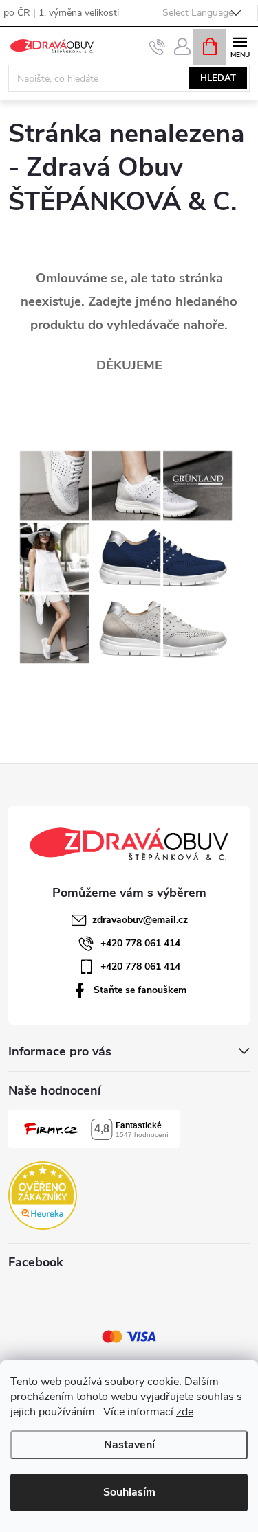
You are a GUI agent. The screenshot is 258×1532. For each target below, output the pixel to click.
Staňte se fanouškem (140, 989)
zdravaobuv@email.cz (140, 919)
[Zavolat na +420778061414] (157, 47)
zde (184, 1411)
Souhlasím (129, 1492)
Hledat (218, 78)
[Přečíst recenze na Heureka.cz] (42, 1195)
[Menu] (240, 45)
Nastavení (129, 1444)
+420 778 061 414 (140, 943)
